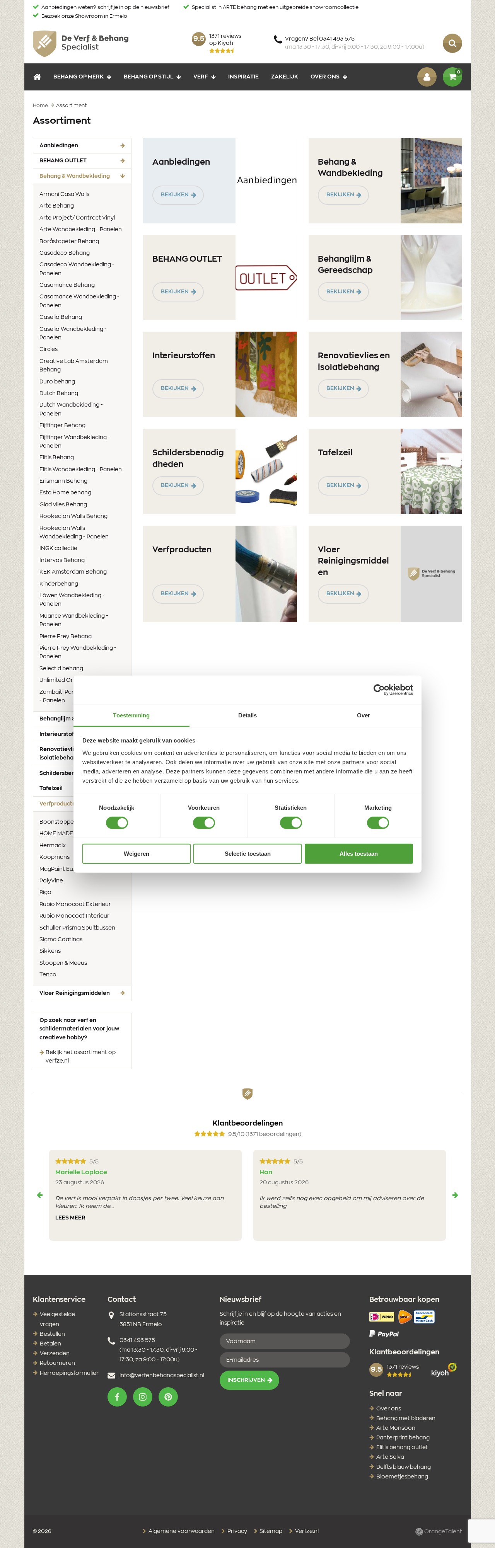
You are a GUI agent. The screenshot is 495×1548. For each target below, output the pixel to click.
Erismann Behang (63, 481)
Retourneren (57, 1363)
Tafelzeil (335, 453)
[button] (117, 1397)
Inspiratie (243, 76)
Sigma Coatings (60, 939)
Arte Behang (56, 206)
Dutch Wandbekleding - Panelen (71, 409)
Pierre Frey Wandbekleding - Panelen (77, 652)
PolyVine (51, 881)
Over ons (325, 76)
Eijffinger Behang (62, 425)
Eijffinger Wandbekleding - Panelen (74, 442)
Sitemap (270, 1531)
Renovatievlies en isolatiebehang (354, 361)
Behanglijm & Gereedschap (345, 264)
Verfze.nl (306, 1531)
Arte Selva (390, 1457)
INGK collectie (58, 548)
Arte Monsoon (395, 1428)
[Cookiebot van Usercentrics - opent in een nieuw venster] (379, 690)
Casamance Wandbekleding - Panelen (79, 301)
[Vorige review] (40, 1195)
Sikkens (50, 951)
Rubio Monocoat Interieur (74, 916)
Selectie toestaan (248, 853)
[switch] (204, 823)
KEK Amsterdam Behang (73, 572)
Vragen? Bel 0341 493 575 (354, 43)
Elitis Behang (56, 457)
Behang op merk (78, 76)
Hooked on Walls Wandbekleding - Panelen (74, 533)
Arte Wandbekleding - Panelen (80, 229)
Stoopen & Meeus (63, 963)
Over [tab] (363, 715)
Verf (200, 76)
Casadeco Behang (64, 253)
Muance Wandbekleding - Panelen (73, 620)
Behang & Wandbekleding (85, 176)
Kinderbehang (58, 584)
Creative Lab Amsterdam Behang (73, 366)
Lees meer (70, 1218)
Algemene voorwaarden (181, 1531)
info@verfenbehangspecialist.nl (161, 1375)
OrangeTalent (442, 1531)
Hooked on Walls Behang (73, 516)
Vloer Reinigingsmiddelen (74, 993)
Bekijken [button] (175, 195)
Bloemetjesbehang (402, 1477)
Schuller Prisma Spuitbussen (77, 928)
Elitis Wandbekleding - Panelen (80, 469)
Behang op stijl (148, 76)
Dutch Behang (58, 393)
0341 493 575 (137, 1340)
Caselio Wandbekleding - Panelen (73, 334)
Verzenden (55, 1353)
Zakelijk (284, 76)
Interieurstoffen (183, 356)
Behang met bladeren (405, 1418)
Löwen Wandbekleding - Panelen (72, 600)
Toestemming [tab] (131, 715)
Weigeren (136, 853)
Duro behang (57, 382)
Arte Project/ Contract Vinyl (77, 218)
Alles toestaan (359, 853)
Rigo (45, 892)
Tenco (47, 975)
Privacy (236, 1531)
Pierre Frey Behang (65, 636)
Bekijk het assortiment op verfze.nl (81, 1057)
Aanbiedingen (58, 145)
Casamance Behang (67, 285)
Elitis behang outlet (402, 1447)
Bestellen (52, 1334)
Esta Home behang (65, 493)
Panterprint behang (403, 1438)
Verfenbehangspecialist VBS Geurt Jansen (80, 43)
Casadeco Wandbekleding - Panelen (76, 269)
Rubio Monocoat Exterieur (75, 904)
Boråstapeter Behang (69, 241)
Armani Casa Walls (64, 194)
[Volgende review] (455, 1195)
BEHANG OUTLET (63, 160)
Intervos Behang (62, 560)
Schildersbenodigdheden (188, 458)
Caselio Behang (60, 317)
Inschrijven (246, 1380)
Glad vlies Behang (63, 504)
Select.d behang (61, 668)
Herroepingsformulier (69, 1373)
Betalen (50, 1344)
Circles (48, 349)
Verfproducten (182, 550)
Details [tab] (247, 715)
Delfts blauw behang (403, 1467)
